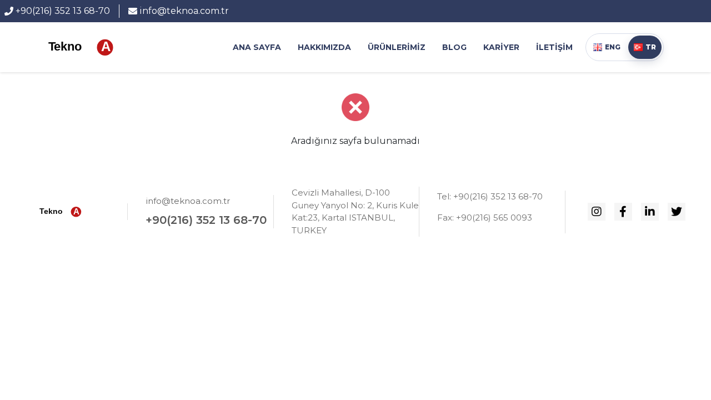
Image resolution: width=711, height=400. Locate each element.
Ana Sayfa (257, 47)
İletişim (554, 47)
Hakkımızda (324, 47)
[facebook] (623, 212)
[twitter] (676, 212)
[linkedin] (650, 212)
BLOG (454, 47)
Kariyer (501, 47)
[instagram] (596, 212)
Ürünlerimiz (396, 47)
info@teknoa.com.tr (188, 201)
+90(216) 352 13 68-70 (206, 220)
